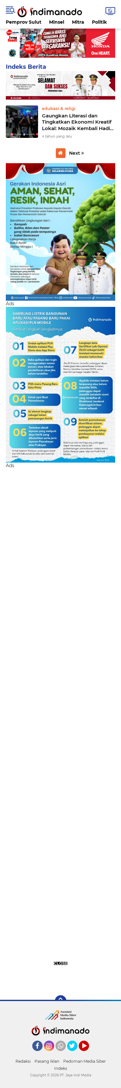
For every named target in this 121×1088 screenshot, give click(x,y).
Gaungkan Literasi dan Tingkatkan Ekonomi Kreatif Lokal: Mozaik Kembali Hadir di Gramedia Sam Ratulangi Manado (77, 122)
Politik (99, 22)
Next (75, 153)
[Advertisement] (60, 728)
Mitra (78, 22)
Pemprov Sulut (23, 22)
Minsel (56, 22)
